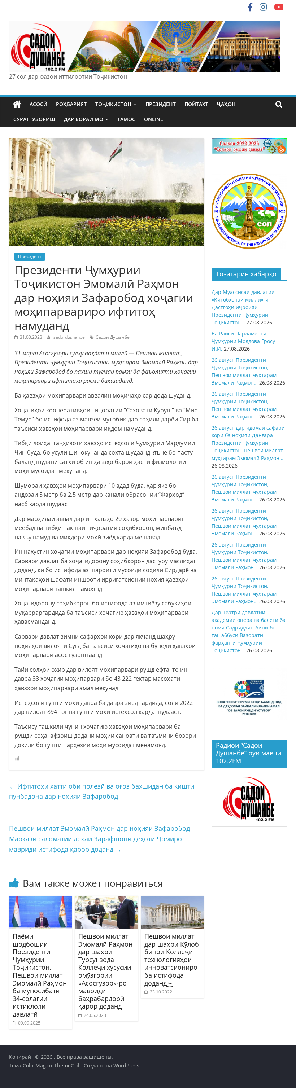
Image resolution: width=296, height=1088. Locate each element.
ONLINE (153, 119)
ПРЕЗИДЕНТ (160, 104)
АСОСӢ (38, 104)
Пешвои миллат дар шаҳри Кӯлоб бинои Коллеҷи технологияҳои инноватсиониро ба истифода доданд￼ (171, 959)
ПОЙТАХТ (196, 104)
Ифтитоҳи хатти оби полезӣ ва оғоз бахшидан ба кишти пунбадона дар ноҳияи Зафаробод (101, 791)
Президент (30, 257)
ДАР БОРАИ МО (83, 119)
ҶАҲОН (226, 104)
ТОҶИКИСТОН (113, 104)
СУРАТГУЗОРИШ (34, 119)
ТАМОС (126, 119)
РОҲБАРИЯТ (71, 104)
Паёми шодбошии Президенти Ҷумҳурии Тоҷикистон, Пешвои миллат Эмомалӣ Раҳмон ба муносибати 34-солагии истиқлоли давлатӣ (40, 975)
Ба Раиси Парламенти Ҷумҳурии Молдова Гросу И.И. (243, 341)
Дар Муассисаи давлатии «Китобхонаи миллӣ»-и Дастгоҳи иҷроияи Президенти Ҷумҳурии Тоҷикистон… (243, 307)
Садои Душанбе (113, 337)
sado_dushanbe (69, 337)
